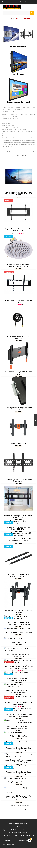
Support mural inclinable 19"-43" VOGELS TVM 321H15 (18, 611)
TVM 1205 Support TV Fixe (18, 443)
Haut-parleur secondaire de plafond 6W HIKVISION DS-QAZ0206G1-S (18, 540)
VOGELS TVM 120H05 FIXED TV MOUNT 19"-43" (18, 373)
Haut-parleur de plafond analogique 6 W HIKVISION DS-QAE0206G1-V (18, 265)
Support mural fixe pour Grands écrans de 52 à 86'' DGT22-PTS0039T (18, 667)
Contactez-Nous (7, 2)
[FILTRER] (35, 424)
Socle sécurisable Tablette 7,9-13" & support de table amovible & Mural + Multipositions (18, 798)
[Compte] (33, 2)
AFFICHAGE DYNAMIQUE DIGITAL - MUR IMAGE (18, 194)
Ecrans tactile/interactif (18, 102)
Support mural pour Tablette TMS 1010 (18, 632)
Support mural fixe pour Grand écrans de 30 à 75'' (18, 301)
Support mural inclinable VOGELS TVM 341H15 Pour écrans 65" (18, 691)
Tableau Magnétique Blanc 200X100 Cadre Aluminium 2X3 (18, 749)
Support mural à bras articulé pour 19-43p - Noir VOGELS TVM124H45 (18, 761)
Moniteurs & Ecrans (18, 46)
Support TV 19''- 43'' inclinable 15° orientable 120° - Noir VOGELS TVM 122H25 (18, 728)
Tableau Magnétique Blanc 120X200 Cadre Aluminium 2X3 (18, 773)
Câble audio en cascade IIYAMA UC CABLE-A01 (18, 337)
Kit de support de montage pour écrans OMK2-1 (18, 408)
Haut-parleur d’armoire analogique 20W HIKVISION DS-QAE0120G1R (18, 715)
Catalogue (27, 2)
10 (21, 809)
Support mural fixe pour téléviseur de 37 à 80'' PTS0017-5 (18, 230)
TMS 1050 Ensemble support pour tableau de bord (18, 655)
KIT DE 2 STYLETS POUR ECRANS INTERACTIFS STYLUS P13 (18, 576)
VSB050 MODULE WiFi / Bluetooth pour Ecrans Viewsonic (18, 703)
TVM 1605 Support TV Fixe (18, 642)
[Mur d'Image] (18, 61)
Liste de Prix (18, 2)
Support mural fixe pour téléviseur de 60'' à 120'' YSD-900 (18, 516)
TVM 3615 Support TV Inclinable (18, 782)
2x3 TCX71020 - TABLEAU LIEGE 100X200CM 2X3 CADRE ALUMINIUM (18, 623)
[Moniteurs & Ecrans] (18, 34)
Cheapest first (18, 151)
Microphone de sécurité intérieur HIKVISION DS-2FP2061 (18, 528)
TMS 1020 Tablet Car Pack (18, 736)
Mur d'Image (18, 74)
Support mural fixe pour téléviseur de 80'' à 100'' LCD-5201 (18, 480)
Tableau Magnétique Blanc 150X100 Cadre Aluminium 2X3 (18, 679)
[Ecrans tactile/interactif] (18, 89)
